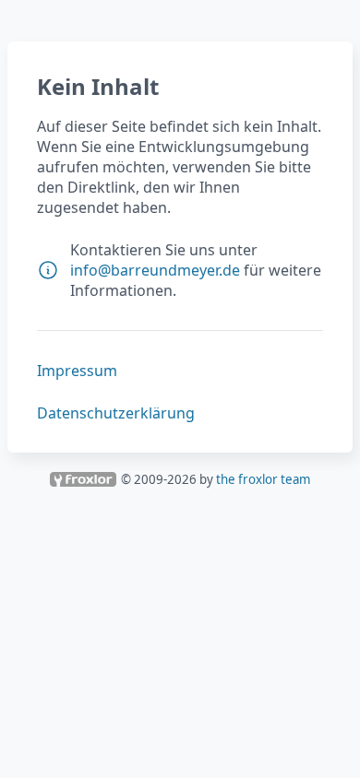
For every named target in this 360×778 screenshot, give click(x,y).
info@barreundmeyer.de (155, 270)
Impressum (77, 370)
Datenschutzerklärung (116, 413)
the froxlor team (263, 479)
